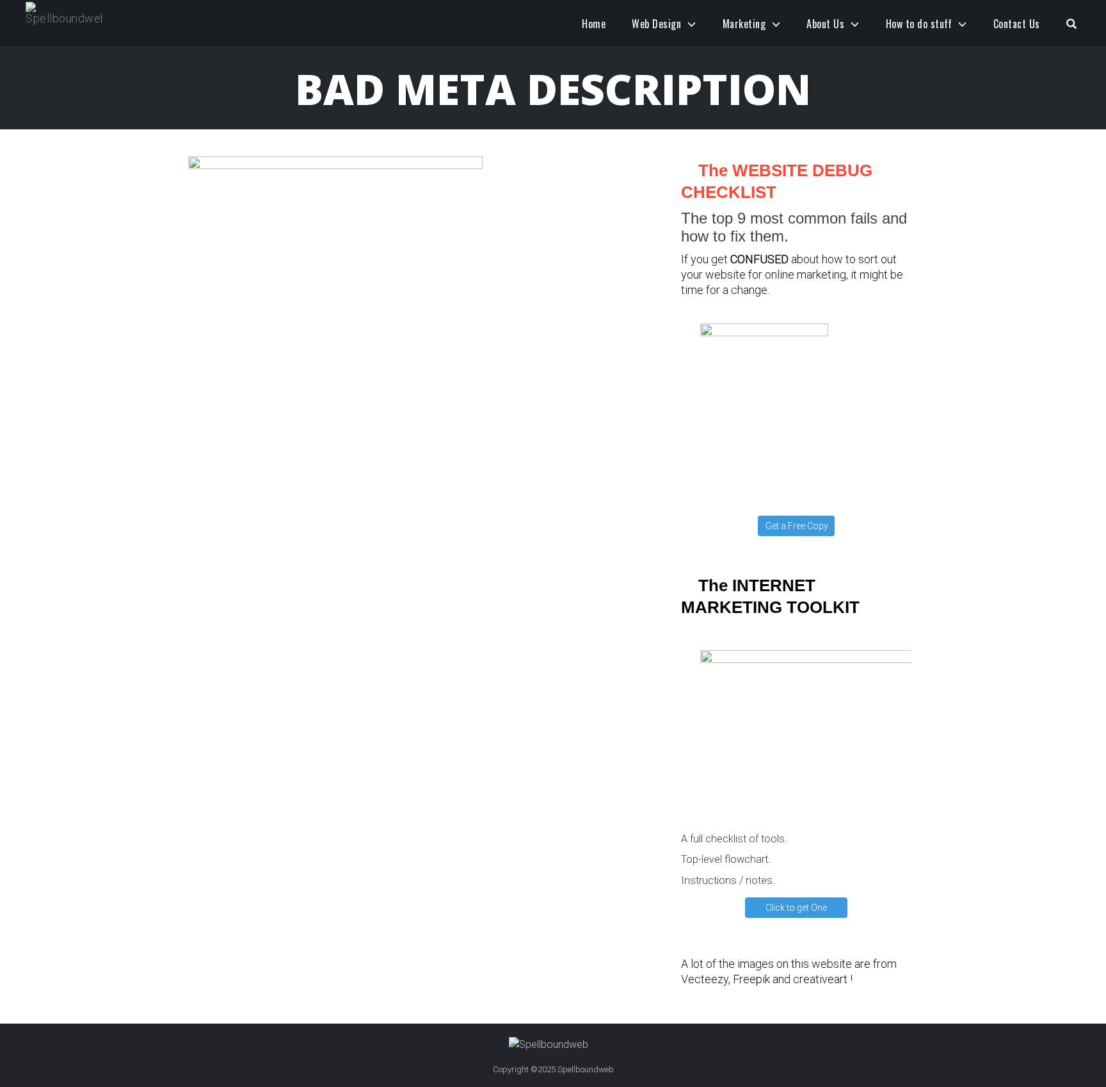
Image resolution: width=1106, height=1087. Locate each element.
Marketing (744, 23)
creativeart (820, 979)
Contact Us (1016, 23)
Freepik (751, 979)
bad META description (553, 88)
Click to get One (796, 908)
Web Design (656, 23)
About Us (825, 23)
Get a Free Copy (796, 526)
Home (593, 23)
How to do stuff (919, 23)
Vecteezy (704, 979)
